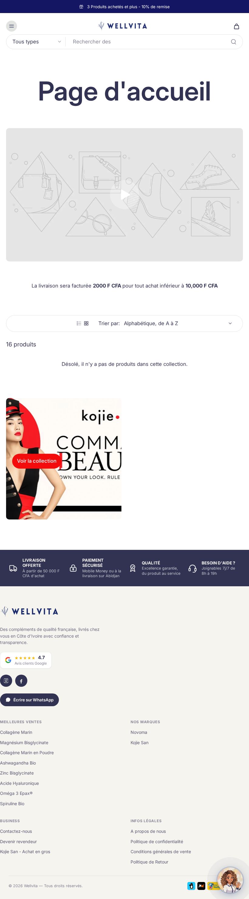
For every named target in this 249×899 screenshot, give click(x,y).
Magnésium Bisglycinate (24, 742)
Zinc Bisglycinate (17, 772)
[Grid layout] (86, 323)
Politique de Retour (149, 861)
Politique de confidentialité (157, 841)
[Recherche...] (233, 41)
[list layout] (79, 323)
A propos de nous (148, 831)
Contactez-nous (16, 831)
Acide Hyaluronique (19, 783)
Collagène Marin (16, 732)
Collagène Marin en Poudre (27, 752)
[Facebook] (21, 681)
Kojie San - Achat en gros (25, 851)
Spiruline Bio (12, 803)
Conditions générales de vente (161, 851)
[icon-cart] (236, 26)
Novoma (139, 732)
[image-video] (124, 194)
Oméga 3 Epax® (16, 793)
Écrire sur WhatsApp (33, 699)
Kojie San (139, 742)
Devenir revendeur (18, 841)
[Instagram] (6, 681)
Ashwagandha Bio (18, 762)
